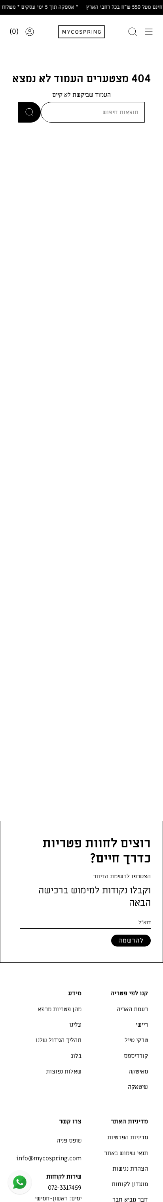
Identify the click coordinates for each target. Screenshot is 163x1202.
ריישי (142, 1025)
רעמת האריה (132, 1009)
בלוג (76, 1056)
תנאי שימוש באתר (126, 1153)
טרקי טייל (136, 1040)
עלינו (75, 1025)
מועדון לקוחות (130, 1184)
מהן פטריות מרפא (60, 1009)
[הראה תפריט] (149, 32)
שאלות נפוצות (64, 1071)
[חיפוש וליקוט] (132, 32)
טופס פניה (69, 1140)
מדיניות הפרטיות (127, 1137)
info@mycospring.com (49, 1158)
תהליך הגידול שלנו (59, 1040)
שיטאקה (138, 1087)
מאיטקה (138, 1071)
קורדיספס (136, 1056)
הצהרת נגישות (130, 1169)
